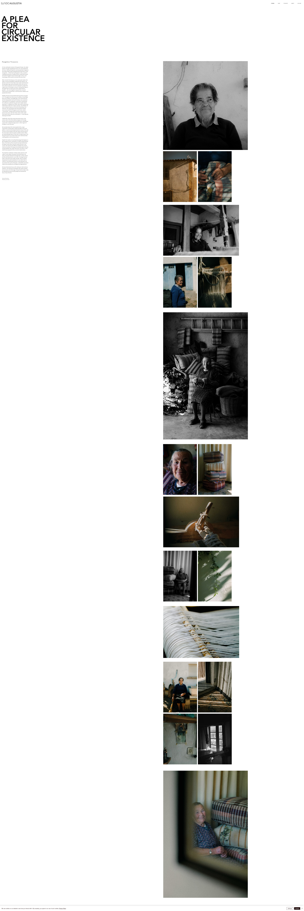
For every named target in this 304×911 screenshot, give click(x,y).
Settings (290, 908)
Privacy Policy (62, 908)
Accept (297, 908)
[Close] (302, 908)
